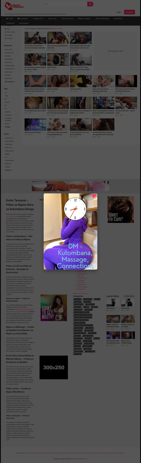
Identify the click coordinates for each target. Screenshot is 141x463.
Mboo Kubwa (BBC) (80, 333)
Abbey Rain (8, 144)
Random (9, 38)
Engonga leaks (9, 65)
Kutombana (118, 19)
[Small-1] (54, 320)
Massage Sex (89, 330)
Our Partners (23, 23)
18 (6, 92)
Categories (24, 19)
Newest (9, 25)
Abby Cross (8, 147)
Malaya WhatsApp (102, 19)
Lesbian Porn (79, 330)
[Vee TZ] (70, 231)
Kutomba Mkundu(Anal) (82, 320)
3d (6, 99)
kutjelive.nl (76, 293)
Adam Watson (9, 160)
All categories (9, 81)
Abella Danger (9, 151)
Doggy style (8, 59)
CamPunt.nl (84, 293)
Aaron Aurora (9, 141)
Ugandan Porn (81, 285)
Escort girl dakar (35, 453)
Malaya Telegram (84, 19)
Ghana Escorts (83, 453)
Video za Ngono (82, 287)
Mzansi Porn (92, 333)
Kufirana (8, 75)
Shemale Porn (88, 341)
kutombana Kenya (80, 322)
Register (129, 12)
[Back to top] (134, 457)
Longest (9, 35)
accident (7, 112)
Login (118, 12)
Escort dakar (44, 453)
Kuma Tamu (89, 309)
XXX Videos (81, 289)
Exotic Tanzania (76, 459)
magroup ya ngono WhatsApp (17, 311)
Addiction (8, 163)
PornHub (97, 338)
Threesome (80, 280)
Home (11, 19)
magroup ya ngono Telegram (24, 309)
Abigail (7, 154)
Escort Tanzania (67, 19)
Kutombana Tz (79, 328)
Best (8, 29)
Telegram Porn (38, 19)
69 (6, 108)
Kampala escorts (54, 453)
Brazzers (8, 56)
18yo (6, 96)
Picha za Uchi (79, 338)
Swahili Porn (81, 272)
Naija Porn (78, 335)
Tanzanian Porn (82, 274)
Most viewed (11, 32)
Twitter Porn (81, 282)
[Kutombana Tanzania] (14, 6)
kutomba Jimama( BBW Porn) (83, 315)
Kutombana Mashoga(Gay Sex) (84, 325)
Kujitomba (8, 78)
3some (7, 102)
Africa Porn (8, 49)
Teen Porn (80, 276)
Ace (6, 157)
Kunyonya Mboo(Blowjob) (82, 312)
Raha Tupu (52, 19)
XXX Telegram (107, 453)
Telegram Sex (64, 453)
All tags (7, 127)
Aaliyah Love (9, 138)
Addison (7, 167)
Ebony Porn (8, 62)
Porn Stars (89, 338)
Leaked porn (90, 328)
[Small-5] (121, 222)
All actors (8, 170)
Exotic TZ (85, 459)
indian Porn (8, 72)
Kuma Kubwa (79, 309)
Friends (27, 453)
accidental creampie (8, 119)
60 (6, 105)
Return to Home (57, 28)
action (7, 124)
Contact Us (10, 23)
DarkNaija (91, 453)
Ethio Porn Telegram (118, 453)
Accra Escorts (73, 453)
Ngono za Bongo (88, 335)
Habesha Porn (9, 69)
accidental (8, 115)
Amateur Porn (9, 53)
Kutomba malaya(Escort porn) (83, 317)
